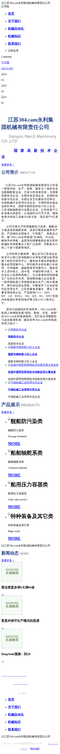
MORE (14, 443)
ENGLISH (7, 68)
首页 (11, 13)
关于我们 (15, 21)
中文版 (5, 62)
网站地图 (35, 748)
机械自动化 (16, 28)
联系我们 (15, 43)
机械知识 (15, 36)
